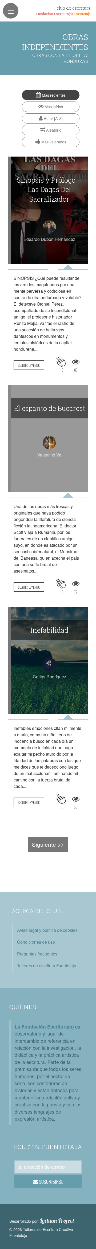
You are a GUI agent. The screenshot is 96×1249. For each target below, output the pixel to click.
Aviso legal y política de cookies (47, 930)
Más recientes (53, 95)
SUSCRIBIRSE (50, 1181)
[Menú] (11, 11)
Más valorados (53, 141)
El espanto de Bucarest (49, 408)
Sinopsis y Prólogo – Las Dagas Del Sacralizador (49, 189)
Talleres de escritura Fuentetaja (46, 965)
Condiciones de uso (36, 942)
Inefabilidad (49, 630)
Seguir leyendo (29, 365)
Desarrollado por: (41, 1221)
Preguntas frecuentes (37, 954)
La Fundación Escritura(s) (44, 1026)
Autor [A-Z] (53, 118)
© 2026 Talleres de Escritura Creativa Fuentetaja (41, 1232)
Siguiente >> (48, 844)
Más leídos (53, 106)
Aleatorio (53, 130)
